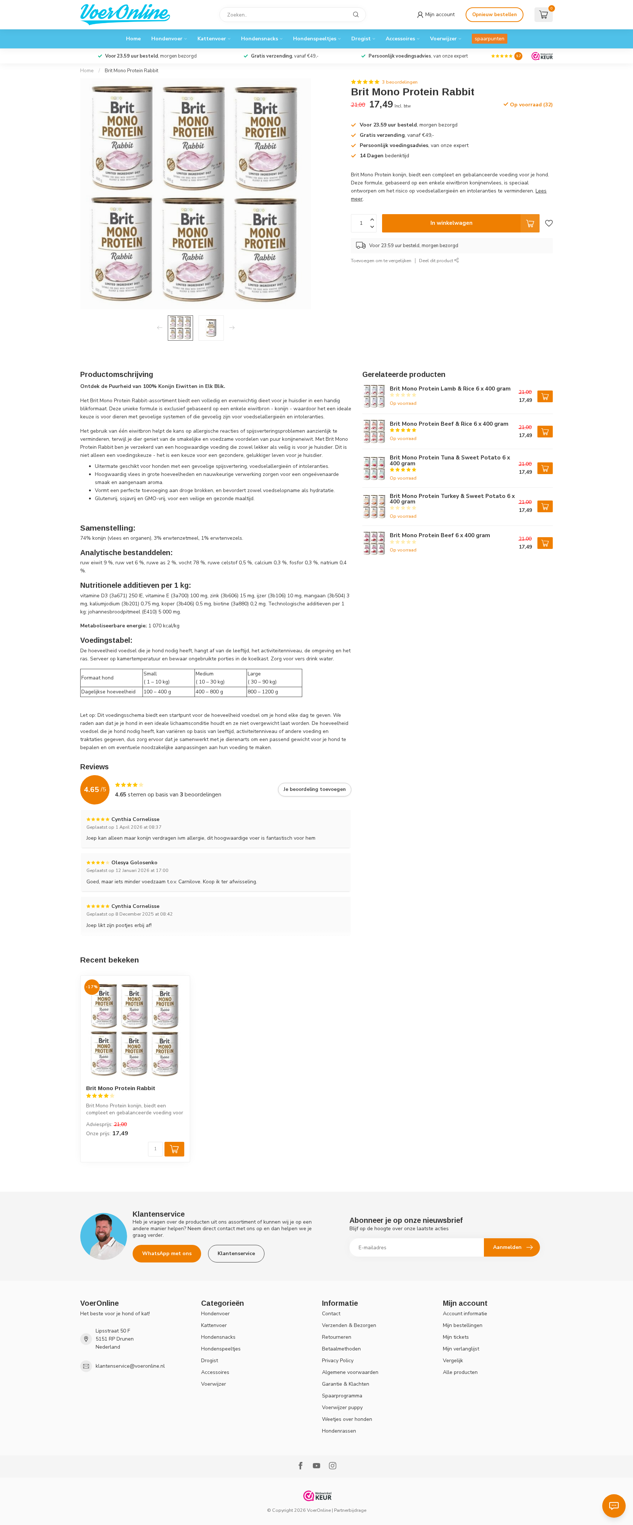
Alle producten (460, 1372)
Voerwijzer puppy (342, 1407)
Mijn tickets (456, 1337)
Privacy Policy (337, 1360)
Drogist (361, 38)
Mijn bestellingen (462, 1325)
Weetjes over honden (347, 1419)
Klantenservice (236, 1253)
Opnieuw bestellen (494, 14)
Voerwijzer (443, 38)
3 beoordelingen (400, 82)
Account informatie (465, 1313)
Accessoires (400, 38)
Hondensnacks (259, 38)
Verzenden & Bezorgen (349, 1325)
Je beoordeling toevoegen (315, 789)
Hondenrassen (339, 1430)
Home (133, 38)
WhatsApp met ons (167, 1253)
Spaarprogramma (342, 1395)
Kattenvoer (211, 38)
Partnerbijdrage (350, 1510)
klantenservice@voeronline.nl (130, 1366)
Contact (331, 1313)
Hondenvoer (166, 38)
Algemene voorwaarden (350, 1372)
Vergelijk (453, 1360)
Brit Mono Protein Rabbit (131, 70)
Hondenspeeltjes (314, 38)
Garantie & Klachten (345, 1384)
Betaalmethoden (341, 1348)
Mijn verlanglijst (461, 1348)
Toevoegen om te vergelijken (381, 260)
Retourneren (336, 1337)
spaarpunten (489, 38)
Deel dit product (436, 260)
